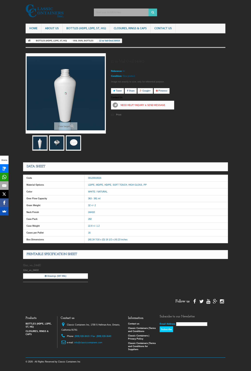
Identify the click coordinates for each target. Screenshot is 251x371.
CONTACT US (163, 28)
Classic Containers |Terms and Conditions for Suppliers (142, 346)
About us (52, 28)
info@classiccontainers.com (88, 342)
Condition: (116, 76)
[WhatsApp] (4, 177)
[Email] (4, 185)
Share (131, 90)
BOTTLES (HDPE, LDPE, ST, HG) (86, 28)
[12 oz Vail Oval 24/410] (39, 143)
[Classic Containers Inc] (57, 11)
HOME (33, 28)
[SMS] (4, 168)
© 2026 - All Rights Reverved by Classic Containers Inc (53, 361)
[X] (4, 194)
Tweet (118, 90)
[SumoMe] (4, 211)
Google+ (146, 90)
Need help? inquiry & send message (143, 105)
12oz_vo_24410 (32, 265)
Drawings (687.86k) (56, 276)
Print (118, 114)
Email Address (167, 324)
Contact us (133, 323)
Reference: (116, 71)
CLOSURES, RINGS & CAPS (130, 28)
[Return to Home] (29, 41)
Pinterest (162, 90)
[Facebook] (4, 202)
